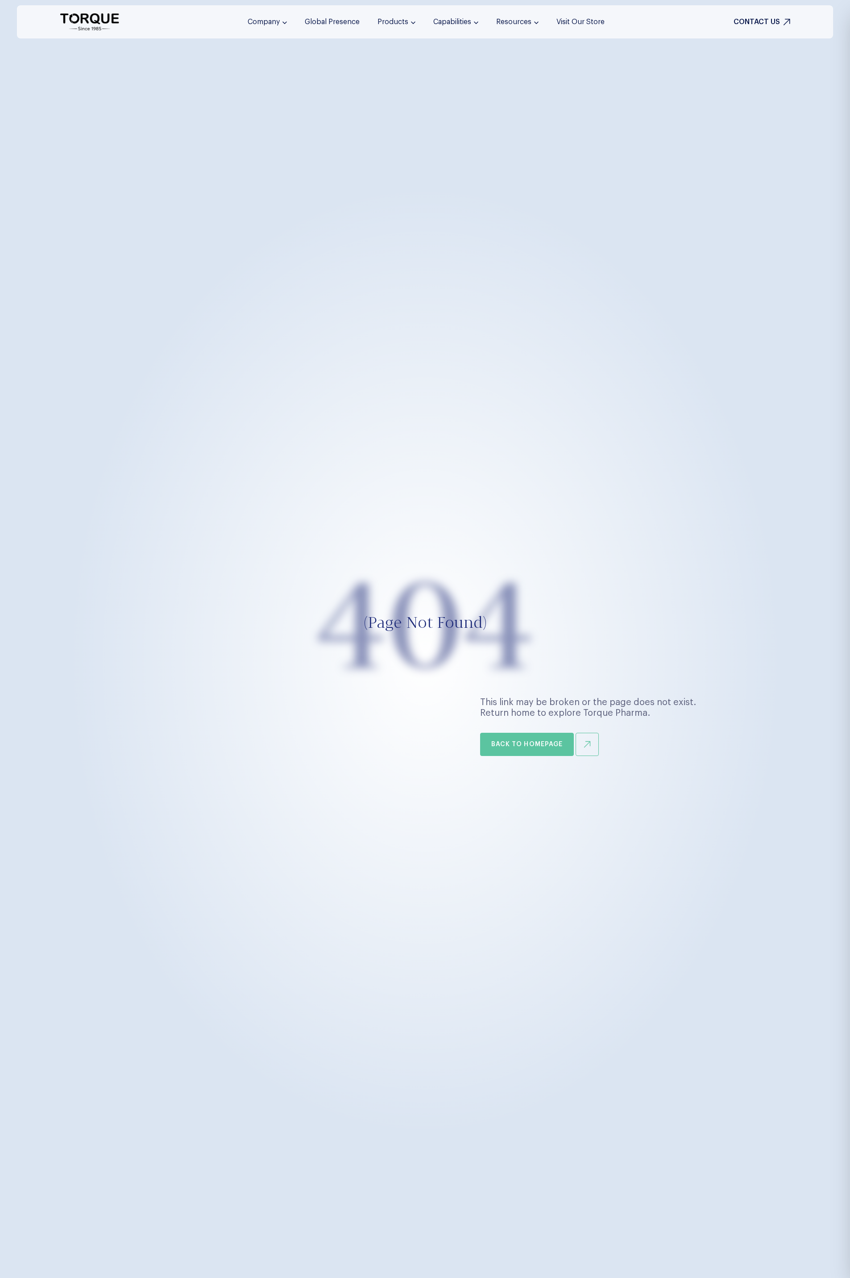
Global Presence (332, 21)
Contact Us (757, 21)
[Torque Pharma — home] (89, 21)
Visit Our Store (580, 21)
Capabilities (452, 21)
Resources (513, 21)
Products (392, 21)
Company (264, 21)
